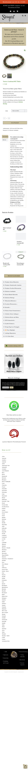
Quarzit (3, 583)
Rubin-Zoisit (4, 596)
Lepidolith (4, 542)
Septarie (3, 605)
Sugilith (3, 623)
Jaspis (3, 526)
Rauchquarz (4, 585)
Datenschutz (5, 658)
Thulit (3, 626)
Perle (3, 573)
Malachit (4, 546)
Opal (3, 565)
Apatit (3, 463)
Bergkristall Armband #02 (6, 264)
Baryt (3, 472)
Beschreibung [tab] (5, 136)
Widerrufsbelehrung (22, 651)
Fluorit (3, 503)
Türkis (3, 632)
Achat (3, 456)
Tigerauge (4, 628)
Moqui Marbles (5, 555)
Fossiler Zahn (5, 504)
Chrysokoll (4, 490)
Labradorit (4, 535)
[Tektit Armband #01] (7, 221)
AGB (6, 651)
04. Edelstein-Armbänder (13, 130)
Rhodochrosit (5, 587)
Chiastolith (4, 488)
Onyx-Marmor (5, 564)
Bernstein (4, 478)
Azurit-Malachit (5, 470)
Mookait (4, 551)
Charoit (3, 487)
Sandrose (4, 599)
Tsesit (3, 630)
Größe (6, 111)
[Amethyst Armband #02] (21, 228)
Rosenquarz (4, 592)
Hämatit (3, 517)
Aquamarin (4, 467)
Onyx (3, 562)
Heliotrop (4, 519)
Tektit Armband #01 (7, 228)
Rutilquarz (4, 598)
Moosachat (4, 553)
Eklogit (3, 497)
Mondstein (4, 549)
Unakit (3, 637)
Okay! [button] (11, 387)
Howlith (3, 522)
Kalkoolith (4, 528)
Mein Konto (22, 659)
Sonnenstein (4, 619)
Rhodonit (4, 589)
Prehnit (3, 578)
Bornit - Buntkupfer (6, 481)
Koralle (3, 533)
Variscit (3, 639)
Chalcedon (4, 485)
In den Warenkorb (15, 122)
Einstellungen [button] (5, 387)
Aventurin (4, 469)
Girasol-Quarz (5, 512)
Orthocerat (4, 567)
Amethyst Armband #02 (20, 242)
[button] (24, 50)
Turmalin (4, 634)
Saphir (3, 601)
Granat (3, 513)
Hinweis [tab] (4, 139)
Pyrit (3, 582)
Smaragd (4, 616)
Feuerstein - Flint (5, 501)
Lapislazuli (4, 537)
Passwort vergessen (22, 663)
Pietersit (3, 574)
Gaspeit (3, 510)
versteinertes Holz (6, 641)
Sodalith (3, 617)
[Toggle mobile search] (22, 15)
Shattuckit (4, 608)
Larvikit (3, 539)
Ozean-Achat (5, 569)
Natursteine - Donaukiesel (7, 558)
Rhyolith (4, 591)
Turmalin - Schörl (5, 635)
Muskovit (4, 556)
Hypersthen (4, 524)
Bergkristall (4, 476)
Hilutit (3, 521)
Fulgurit (3, 508)
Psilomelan (4, 580)
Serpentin (4, 607)
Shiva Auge (4, 610)
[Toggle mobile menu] (25, 15)
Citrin (3, 494)
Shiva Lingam (5, 612)
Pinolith (3, 576)
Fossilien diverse (5, 506)
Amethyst (4, 460)
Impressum (6, 654)
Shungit (3, 614)
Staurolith (4, 621)
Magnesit (4, 544)
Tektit (3, 625)
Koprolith (4, 531)
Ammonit (4, 461)
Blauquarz (4, 479)
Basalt (3, 474)
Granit (3, 515)
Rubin (3, 594)
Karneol (3, 530)
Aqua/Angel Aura (6, 465)
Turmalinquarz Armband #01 (20, 264)
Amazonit (4, 458)
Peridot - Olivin (5, 571)
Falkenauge (4, 499)
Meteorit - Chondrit (6, 547)
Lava (3, 540)
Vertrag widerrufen (22, 655)
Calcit (3, 483)
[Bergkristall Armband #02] (7, 256)
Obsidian (4, 560)
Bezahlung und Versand (6, 662)
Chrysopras (4, 492)
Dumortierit (4, 496)
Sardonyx (4, 603)
